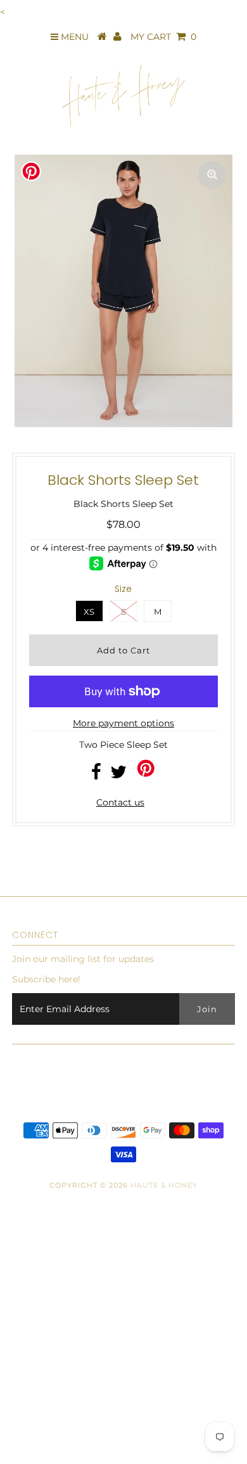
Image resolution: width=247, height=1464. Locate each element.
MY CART (163, 36)
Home (20, 1289)
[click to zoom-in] (212, 175)
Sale (15, 1423)
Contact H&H (35, 1370)
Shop (17, 1262)
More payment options (123, 723)
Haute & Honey (164, 1185)
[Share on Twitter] (118, 775)
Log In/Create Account (68, 1450)
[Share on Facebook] (96, 775)
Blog (17, 1316)
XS (89, 612)
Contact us (120, 802)
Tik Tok (21, 1397)
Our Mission (33, 1343)
